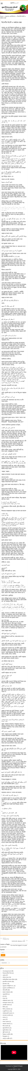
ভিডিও (4, 1007)
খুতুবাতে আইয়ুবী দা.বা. (8, 986)
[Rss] (13, 1067)
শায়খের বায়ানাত (6, 1023)
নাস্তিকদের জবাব (6, 1000)
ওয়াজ (4, 975)
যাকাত (4, 1017)
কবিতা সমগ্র (5, 977)
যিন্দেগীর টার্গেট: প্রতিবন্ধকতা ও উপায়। (18, 941)
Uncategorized (7, 971)
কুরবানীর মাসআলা (7, 981)
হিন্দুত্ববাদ (5, 1036)
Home (1, 16)
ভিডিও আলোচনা (6, 1009)
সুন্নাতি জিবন (6, 1030)
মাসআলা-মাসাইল (7, 1015)
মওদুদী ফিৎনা (6, 1011)
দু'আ (4, 996)
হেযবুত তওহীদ (6, 1038)
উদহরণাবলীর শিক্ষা (7, 973)
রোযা (4, 1019)
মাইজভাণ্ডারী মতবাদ (7, 1013)
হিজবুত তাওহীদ (6, 1034)
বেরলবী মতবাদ (6, 1004)
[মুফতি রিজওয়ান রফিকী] (14, 7)
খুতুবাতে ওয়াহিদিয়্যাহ (10, 16)
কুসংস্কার (5, 983)
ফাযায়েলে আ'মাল (7, 1002)
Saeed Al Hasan (17, 1066)
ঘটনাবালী (5, 990)
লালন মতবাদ (6, 1021)
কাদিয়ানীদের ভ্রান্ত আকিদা (9, 979)
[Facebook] (14, 1067)
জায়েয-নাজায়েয (6, 992)
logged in (20, 945)
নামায (4, 998)
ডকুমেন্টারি (5, 994)
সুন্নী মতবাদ (5, 1032)
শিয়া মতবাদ (5, 1026)
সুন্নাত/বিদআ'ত (6, 1028)
